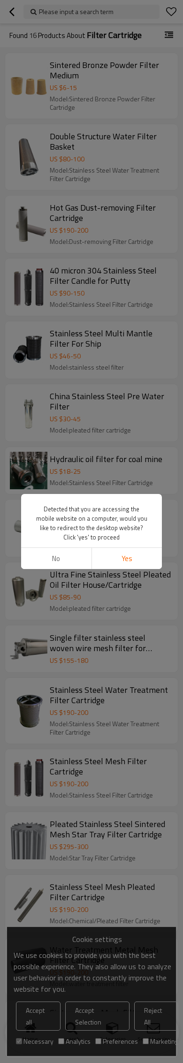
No (56, 558)
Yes (127, 558)
